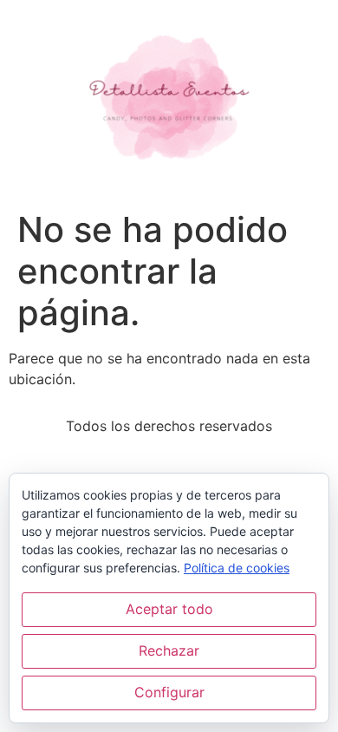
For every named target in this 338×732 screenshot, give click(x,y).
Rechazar (169, 650)
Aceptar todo (169, 609)
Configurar (169, 692)
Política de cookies (236, 567)
